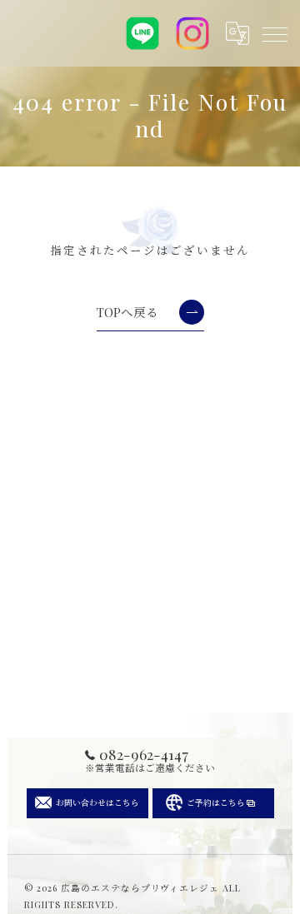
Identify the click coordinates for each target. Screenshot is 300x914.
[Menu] (274, 33)
